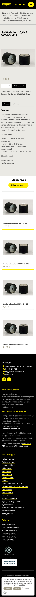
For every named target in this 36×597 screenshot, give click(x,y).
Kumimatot (7, 474)
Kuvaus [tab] (6, 104)
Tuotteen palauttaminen (13, 507)
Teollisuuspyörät (9, 498)
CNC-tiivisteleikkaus (11, 527)
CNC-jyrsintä (8, 539)
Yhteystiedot (7, 513)
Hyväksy (8, 588)
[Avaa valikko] (31, 4)
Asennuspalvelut (9, 530)
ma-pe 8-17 (9, 374)
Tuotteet (14, 13)
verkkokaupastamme (11, 429)
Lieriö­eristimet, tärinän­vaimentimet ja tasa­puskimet (15, 485)
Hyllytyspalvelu (9, 533)
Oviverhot (6, 495)
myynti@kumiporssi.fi (14, 372)
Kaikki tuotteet (17, 185)
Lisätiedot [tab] (15, 104)
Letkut (5, 480)
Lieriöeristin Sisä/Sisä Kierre (16, 18)
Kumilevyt (6, 471)
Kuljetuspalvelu (9, 536)
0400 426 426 (11, 369)
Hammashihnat (9, 465)
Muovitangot (7, 492)
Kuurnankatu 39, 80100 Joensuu (18, 366)
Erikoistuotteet (8, 462)
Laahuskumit (8, 477)
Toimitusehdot (8, 510)
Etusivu (5, 13)
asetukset (22, 585)
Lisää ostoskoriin (19, 86)
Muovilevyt (7, 489)
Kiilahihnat (7, 468)
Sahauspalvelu (8, 524)
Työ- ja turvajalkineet (11, 501)
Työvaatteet (7, 504)
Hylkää (17, 588)
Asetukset (26, 588)
